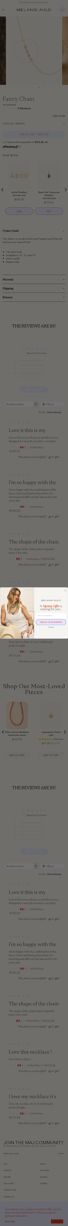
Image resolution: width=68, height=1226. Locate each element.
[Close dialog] (65, 590)
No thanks (51, 627)
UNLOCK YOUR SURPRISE (51, 622)
